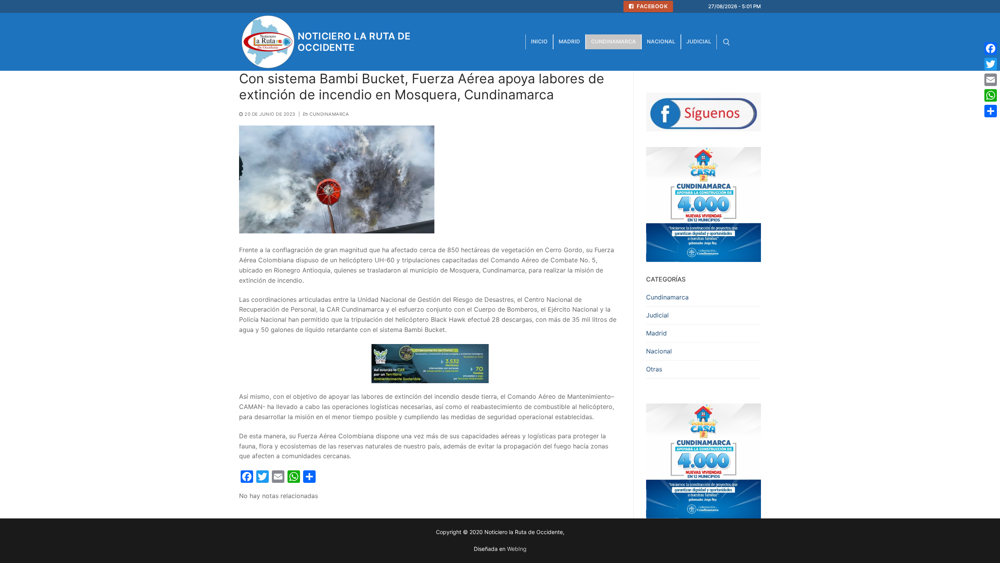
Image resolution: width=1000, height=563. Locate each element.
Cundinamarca (328, 114)
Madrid (656, 333)
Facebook (652, 6)
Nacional (659, 351)
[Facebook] (990, 48)
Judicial (657, 315)
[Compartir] (990, 111)
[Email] (990, 80)
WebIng (517, 548)
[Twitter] (990, 64)
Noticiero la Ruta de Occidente (354, 41)
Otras (654, 369)
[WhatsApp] (990, 95)
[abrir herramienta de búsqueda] (726, 42)
